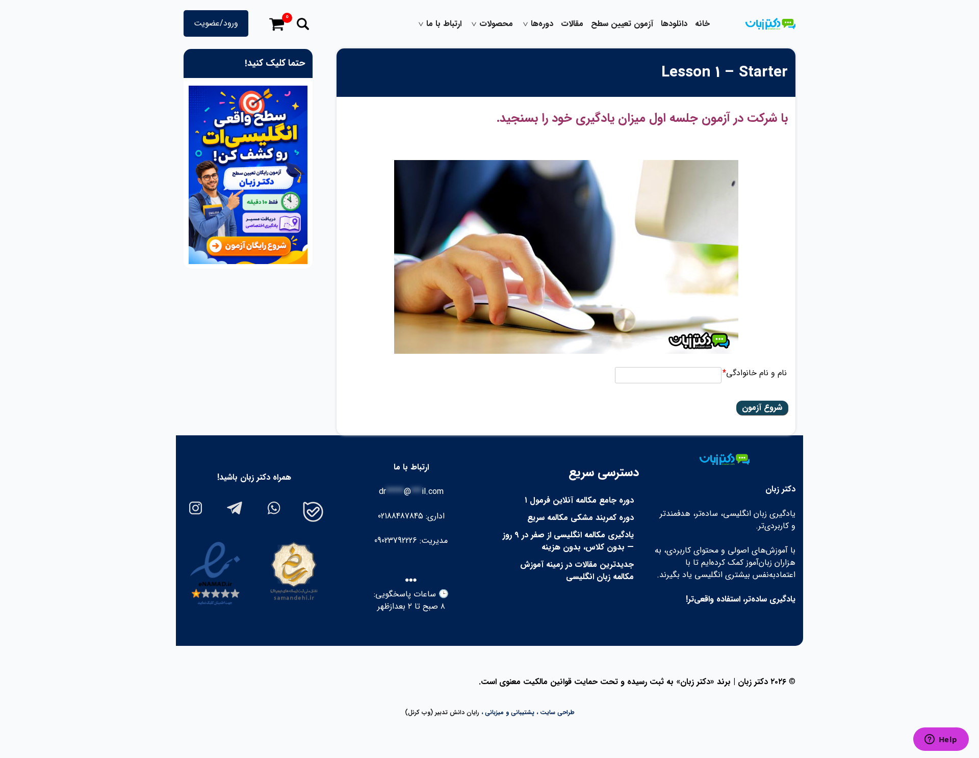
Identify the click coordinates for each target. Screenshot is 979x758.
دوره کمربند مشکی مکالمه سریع (580, 517)
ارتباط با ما (443, 24)
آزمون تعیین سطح (622, 24)
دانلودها (674, 24)
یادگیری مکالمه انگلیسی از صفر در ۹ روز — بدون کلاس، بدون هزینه (568, 541)
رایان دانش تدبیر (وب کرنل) (442, 712)
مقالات (572, 24)
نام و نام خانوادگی (755, 373)
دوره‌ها (542, 24)
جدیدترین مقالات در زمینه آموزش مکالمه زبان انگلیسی (577, 570)
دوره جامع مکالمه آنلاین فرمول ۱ (579, 500)
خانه (702, 24)
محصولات (496, 24)
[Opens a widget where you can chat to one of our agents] (941, 740)
